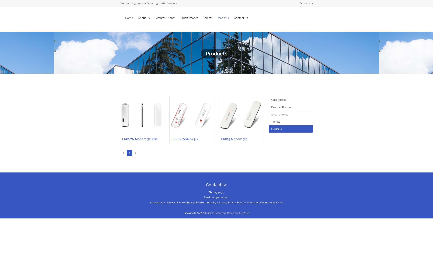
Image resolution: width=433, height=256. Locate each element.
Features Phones (165, 18)
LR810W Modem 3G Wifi (139, 139)
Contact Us (241, 18)
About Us (144, 18)
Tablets (208, 18)
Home (129, 18)
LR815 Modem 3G (234, 139)
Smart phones (279, 114)
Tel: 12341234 (216, 192)
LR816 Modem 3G (184, 139)
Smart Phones (189, 18)
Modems (223, 18)
